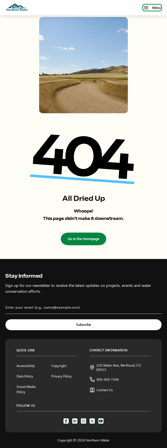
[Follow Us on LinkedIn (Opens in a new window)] (74, 421)
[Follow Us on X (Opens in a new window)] (92, 421)
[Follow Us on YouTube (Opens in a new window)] (101, 421)
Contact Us (105, 390)
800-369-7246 (108, 379)
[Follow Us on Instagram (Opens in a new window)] (83, 421)
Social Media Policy (26, 389)
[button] (83, 239)
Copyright (58, 365)
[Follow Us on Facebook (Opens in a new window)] (66, 421)
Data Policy (25, 376)
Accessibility (26, 365)
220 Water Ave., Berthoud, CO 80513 (118, 367)
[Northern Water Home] (17, 7)
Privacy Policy (61, 376)
